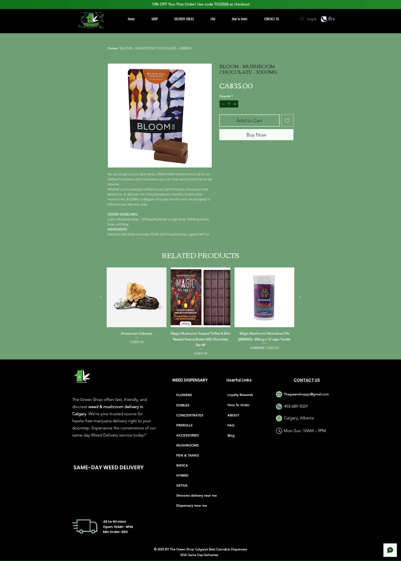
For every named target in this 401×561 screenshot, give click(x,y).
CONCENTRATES (189, 415)
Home (112, 48)
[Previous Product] (100, 297)
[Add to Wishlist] (287, 120)
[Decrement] (222, 104)
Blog (231, 436)
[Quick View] (136, 297)
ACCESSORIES (187, 435)
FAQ (231, 425)
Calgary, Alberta (299, 417)
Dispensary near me (191, 506)
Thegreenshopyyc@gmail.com (306, 394)
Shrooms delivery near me (191, 495)
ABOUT (233, 415)
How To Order (238, 405)
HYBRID (182, 475)
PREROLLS (184, 425)
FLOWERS (184, 395)
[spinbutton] (229, 104)
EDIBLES (182, 405)
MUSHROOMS (187, 445)
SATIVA (182, 485)
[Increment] (235, 104)
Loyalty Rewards (240, 395)
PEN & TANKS (187, 455)
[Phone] (323, 19)
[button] (332, 18)
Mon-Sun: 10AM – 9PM (305, 430)
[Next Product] (300, 297)
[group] (200, 311)
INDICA (182, 465)
